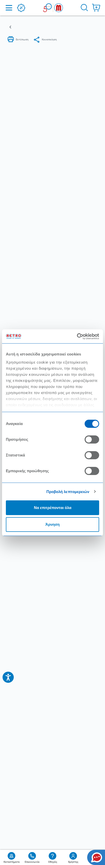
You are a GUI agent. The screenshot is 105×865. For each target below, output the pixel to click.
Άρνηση (52, 524)
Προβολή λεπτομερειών (67, 491)
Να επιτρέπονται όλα (52, 507)
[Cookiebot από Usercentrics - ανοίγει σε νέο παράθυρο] (77, 336)
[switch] (92, 439)
